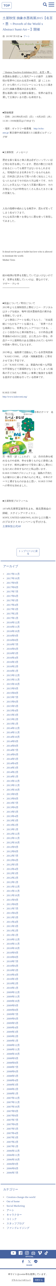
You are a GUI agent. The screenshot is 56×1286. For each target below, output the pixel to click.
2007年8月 (12, 1115)
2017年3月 (12, 609)
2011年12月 (13, 886)
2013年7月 (12, 802)
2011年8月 (12, 904)
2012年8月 (12, 851)
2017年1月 (12, 618)
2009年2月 (12, 1036)
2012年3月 (12, 873)
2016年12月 (13, 622)
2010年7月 (12, 961)
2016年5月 (12, 653)
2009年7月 (12, 1014)
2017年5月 (12, 600)
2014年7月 (12, 750)
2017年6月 (12, 596)
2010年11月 (13, 943)
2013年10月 (13, 789)
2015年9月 (12, 688)
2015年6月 (12, 701)
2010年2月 (12, 983)
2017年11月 (13, 574)
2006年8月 (12, 1168)
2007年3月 (12, 1137)
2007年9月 (12, 1111)
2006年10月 (13, 1159)
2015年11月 (13, 679)
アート (27, 36)
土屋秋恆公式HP (12, 526)
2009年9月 (12, 1005)
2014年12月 (13, 728)
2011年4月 (12, 921)
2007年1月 (12, 1146)
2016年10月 (13, 631)
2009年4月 (12, 1027)
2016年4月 (12, 657)
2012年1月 (12, 882)
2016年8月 (12, 640)
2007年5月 (12, 1128)
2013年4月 (12, 816)
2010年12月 (13, 939)
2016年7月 (12, 644)
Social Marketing (16, 1205)
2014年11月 (13, 732)
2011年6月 (12, 913)
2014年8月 (12, 745)
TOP (6, 5)
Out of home (13, 1201)
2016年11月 (13, 626)
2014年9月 (12, 741)
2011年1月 (12, 935)
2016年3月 (12, 662)
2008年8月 (12, 1062)
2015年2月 (12, 719)
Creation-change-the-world (21, 1197)
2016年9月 (12, 635)
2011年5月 (12, 917)
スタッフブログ (15, 1223)
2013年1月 (12, 829)
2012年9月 (12, 847)
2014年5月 (12, 759)
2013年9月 (12, 794)
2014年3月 (12, 767)
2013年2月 (12, 825)
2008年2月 (12, 1089)
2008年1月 (12, 1093)
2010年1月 (12, 987)
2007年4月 (12, 1133)
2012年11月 (13, 838)
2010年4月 (12, 974)
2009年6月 (12, 1018)
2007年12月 (13, 1098)
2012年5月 (12, 864)
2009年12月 (13, 992)
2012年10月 (13, 842)
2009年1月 (12, 1040)
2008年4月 (12, 1080)
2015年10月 (13, 684)
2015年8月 (12, 693)
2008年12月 (13, 1045)
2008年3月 (12, 1084)
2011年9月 (12, 899)
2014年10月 (13, 736)
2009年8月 (12, 1010)
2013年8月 (12, 798)
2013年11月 (13, 785)
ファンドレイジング (18, 1228)
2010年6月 (12, 965)
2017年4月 (12, 604)
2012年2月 (12, 877)
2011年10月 (13, 895)
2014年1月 (12, 776)
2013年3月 (12, 820)
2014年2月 (12, 772)
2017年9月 (12, 582)
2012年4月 (12, 869)
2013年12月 (13, 781)
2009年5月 (12, 1023)
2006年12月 (13, 1150)
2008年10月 (13, 1053)
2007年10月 (13, 1106)
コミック (12, 1219)
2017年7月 (12, 591)
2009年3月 (12, 1031)
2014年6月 (12, 754)
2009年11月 (13, 996)
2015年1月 (12, 723)
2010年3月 (12, 979)
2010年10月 (13, 948)
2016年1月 (12, 670)
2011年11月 (13, 891)
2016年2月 (12, 666)
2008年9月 (12, 1058)
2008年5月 (12, 1076)
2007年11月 (13, 1102)
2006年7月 (12, 1172)
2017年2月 (12, 613)
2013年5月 (12, 811)
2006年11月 (13, 1155)
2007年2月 (12, 1142)
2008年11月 (13, 1049)
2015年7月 (12, 697)
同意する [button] (39, 1280)
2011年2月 (12, 930)
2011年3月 (12, 926)
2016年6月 (12, 648)
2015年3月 (12, 714)
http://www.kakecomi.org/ (15, 396)
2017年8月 (12, 587)
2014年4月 (12, 763)
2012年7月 (12, 855)
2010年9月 (12, 952)
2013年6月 (12, 807)
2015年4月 (12, 710)
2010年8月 (12, 957)
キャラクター (14, 1214)
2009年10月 (13, 1001)
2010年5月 (12, 970)
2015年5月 (12, 706)
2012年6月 (12, 860)
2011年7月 (12, 908)
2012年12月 (13, 833)
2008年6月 (12, 1071)
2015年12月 (13, 675)
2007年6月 (12, 1124)
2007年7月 (12, 1119)
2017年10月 (13, 578)
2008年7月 (12, 1067)
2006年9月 (12, 1164)
